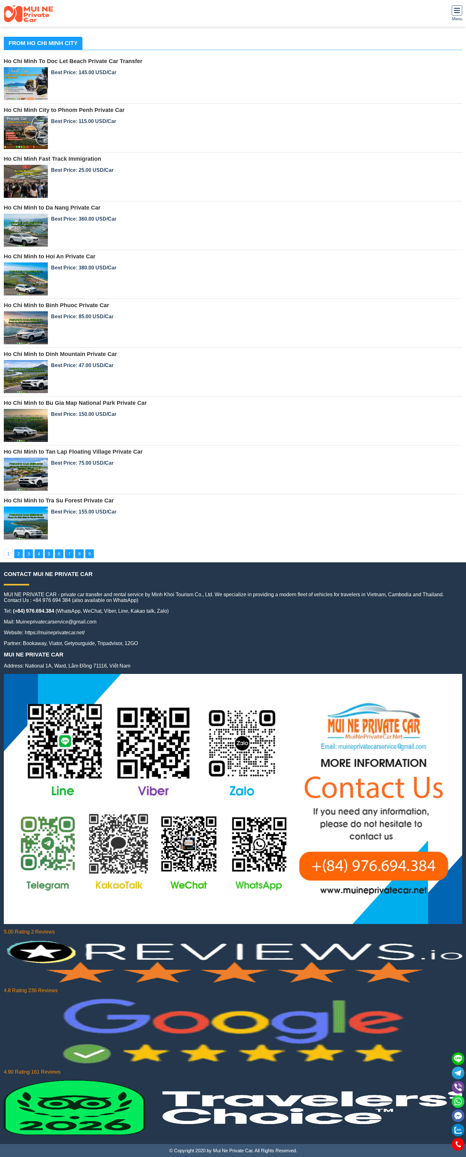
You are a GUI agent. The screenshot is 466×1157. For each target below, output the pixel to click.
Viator (55, 643)
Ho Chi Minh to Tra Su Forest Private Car (59, 500)
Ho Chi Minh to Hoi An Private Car (49, 256)
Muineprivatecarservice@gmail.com (56, 621)
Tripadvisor (109, 643)
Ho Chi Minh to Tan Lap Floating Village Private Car (73, 452)
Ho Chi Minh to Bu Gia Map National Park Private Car (75, 403)
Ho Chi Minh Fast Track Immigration (52, 159)
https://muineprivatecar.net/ (55, 632)
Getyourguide (79, 643)
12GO (131, 643)
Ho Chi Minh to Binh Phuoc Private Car (56, 305)
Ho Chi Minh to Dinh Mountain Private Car (60, 354)
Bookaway (34, 643)
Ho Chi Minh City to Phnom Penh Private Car (64, 110)
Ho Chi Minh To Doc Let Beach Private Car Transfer (73, 61)
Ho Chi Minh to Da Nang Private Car (52, 207)
